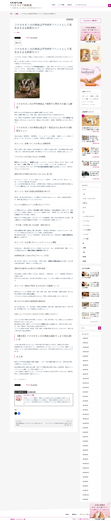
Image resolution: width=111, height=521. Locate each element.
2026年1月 (85, 342)
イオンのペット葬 (28, 395)
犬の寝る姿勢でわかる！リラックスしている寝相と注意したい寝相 (90, 129)
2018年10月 (86, 495)
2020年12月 (86, 414)
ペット (84, 101)
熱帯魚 (92, 96)
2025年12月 (86, 347)
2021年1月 (85, 410)
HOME (53, 4)
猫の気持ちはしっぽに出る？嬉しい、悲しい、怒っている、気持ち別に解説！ (90, 140)
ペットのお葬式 (87, 229)
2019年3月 (85, 486)
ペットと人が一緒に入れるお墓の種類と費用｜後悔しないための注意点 (90, 275)
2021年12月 (86, 378)
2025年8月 (85, 356)
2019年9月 (85, 477)
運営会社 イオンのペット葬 (17, 519)
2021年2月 (85, 405)
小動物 (18, 32)
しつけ (93, 104)
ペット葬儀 (85, 98)
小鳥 (84, 252)
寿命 (97, 96)
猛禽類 (84, 261)
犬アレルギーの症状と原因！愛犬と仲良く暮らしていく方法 (90, 175)
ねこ (84, 212)
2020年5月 (85, 445)
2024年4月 (85, 369)
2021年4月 (85, 396)
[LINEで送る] (34, 37)
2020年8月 (85, 432)
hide (19, 42)
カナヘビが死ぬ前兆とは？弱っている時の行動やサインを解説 (90, 305)
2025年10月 (86, 351)
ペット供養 (61, 4)
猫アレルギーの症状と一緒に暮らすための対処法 (94, 164)
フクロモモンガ (22, 379)
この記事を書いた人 (21, 392)
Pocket (28, 37)
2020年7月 (85, 436)
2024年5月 (85, 365)
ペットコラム (86, 221)
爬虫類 (84, 256)
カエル (84, 207)
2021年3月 (85, 401)
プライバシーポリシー (85, 514)
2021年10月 (86, 387)
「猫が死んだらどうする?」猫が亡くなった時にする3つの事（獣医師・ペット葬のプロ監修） (90, 153)
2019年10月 (86, 472)
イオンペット (86, 104)
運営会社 (74, 514)
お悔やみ (69, 4)
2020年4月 (85, 450)
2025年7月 (85, 360)
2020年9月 (85, 427)
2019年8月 (85, 481)
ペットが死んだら (95, 98)
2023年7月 (85, 374)
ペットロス (85, 234)
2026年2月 (85, 338)
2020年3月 (85, 454)
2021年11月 (86, 383)
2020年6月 (85, 441)
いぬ (84, 194)
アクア (84, 189)
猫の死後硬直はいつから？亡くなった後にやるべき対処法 (29, 423)
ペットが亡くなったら (81, 4)
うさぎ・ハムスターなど (89, 198)
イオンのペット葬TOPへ (90, 20)
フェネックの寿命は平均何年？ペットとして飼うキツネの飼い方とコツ (90, 315)
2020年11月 (86, 418)
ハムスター (91, 101)
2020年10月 (86, 423)
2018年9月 (85, 499)
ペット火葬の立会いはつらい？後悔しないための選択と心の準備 (90, 285)
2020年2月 (85, 459)
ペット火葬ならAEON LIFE (82, 519)
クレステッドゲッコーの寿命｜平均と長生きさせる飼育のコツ (90, 295)
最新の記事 (32, 392)
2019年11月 (86, 468)
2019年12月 (86, 463)
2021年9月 (85, 392)
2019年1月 (85, 490)
